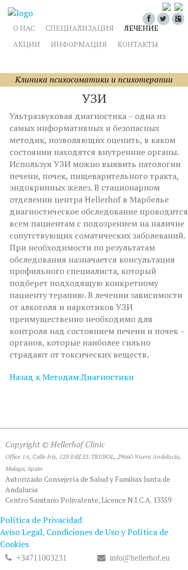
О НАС (24, 28)
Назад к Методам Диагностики (71, 377)
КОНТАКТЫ (138, 44)
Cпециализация (79, 28)
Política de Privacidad (41, 520)
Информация (79, 44)
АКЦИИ (26, 44)
